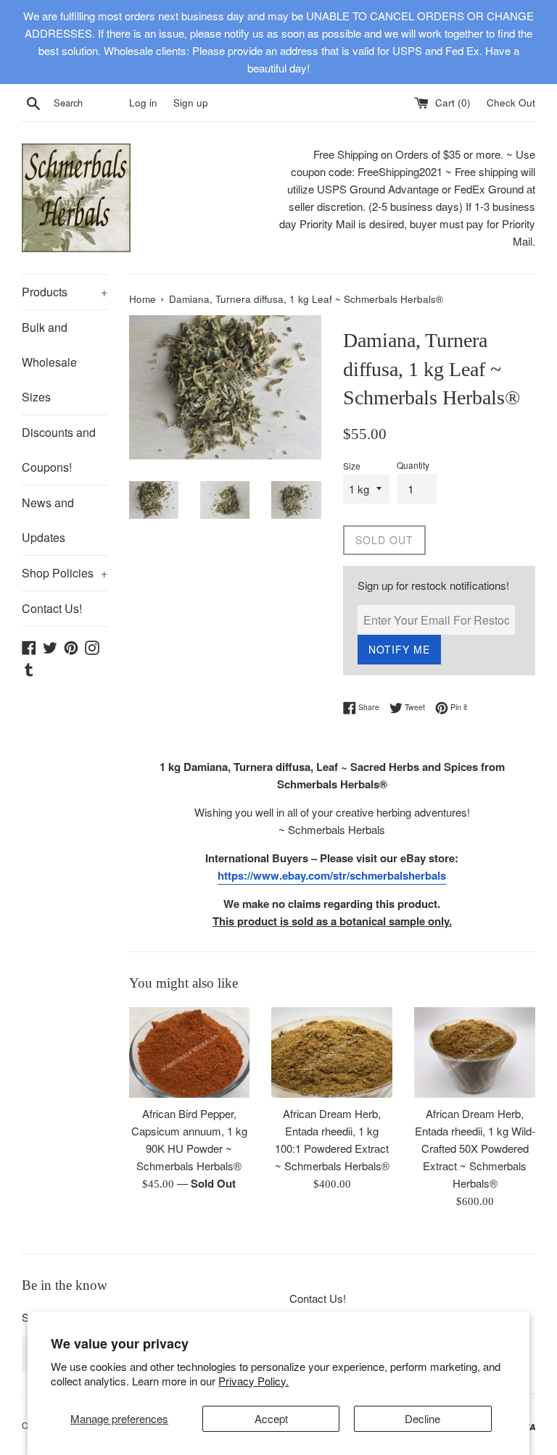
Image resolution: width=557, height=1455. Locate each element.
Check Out (511, 102)
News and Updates (48, 520)
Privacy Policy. (253, 1380)
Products (64, 291)
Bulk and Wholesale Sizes (49, 362)
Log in (143, 102)
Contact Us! (52, 608)
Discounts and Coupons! (59, 449)
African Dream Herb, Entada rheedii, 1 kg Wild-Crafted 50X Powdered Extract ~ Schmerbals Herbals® (475, 1148)
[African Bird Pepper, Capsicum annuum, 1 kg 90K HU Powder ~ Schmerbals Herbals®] (189, 1052)
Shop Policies (64, 572)
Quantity (413, 465)
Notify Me (399, 649)
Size (351, 465)
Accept (271, 1418)
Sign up (190, 102)
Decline (422, 1418)
